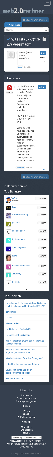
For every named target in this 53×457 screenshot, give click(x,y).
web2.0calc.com (17, 440)
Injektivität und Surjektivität (18, 329)
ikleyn (15, 255)
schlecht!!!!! (11, 311)
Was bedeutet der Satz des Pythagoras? (24, 358)
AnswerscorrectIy (20, 214)
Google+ (27, 426)
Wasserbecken (13, 323)
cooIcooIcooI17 (19, 230)
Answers (13, 78)
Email (27, 432)
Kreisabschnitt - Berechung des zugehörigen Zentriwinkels (20, 351)
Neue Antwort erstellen (36, 19)
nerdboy (16, 281)
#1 (44, 169)
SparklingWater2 (20, 247)
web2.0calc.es (13, 443)
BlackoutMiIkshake (21, 265)
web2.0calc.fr (27, 443)
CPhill (15, 198)
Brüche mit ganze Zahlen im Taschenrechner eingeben (19, 371)
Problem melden (27, 416)
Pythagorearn (18, 239)
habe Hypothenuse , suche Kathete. (22, 363)
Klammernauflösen (14, 378)
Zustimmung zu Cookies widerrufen (26, 437)
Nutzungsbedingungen (26, 401)
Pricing (26, 411)
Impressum (26, 395)
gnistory (16, 222)
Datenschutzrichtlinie (26, 398)
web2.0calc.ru (26, 446)
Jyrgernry (16, 273)
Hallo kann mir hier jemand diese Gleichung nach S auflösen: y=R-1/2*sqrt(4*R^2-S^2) (26, 304)
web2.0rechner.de (34, 440)
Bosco (15, 207)
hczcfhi (9, 317)
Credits (26, 413)
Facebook (28, 429)
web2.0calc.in (40, 443)
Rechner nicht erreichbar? (18, 334)
